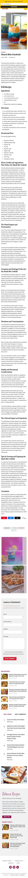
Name (5, 614)
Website (5, 629)
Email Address (7, 621)
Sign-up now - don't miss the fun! (14, 1)
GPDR (18, 863)
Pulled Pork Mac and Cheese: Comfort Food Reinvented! (17, 682)
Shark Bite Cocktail (11, 54)
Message (5, 636)
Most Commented (20, 714)
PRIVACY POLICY (7, 860)
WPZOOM (22, 875)
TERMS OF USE (19, 860)
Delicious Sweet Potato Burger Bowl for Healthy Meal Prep (17, 705)
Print (15, 530)
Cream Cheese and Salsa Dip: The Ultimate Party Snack (17, 697)
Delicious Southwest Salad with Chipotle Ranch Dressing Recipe (18, 690)
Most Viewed (8, 714)
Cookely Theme (14, 875)
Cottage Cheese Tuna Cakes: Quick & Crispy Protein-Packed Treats (16, 736)
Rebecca (13, 57)
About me (7, 817)
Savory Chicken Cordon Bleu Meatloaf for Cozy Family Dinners (15, 755)
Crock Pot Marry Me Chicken (15, 720)
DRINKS (3, 52)
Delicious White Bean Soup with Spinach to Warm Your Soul (18, 675)
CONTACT (11, 863)
